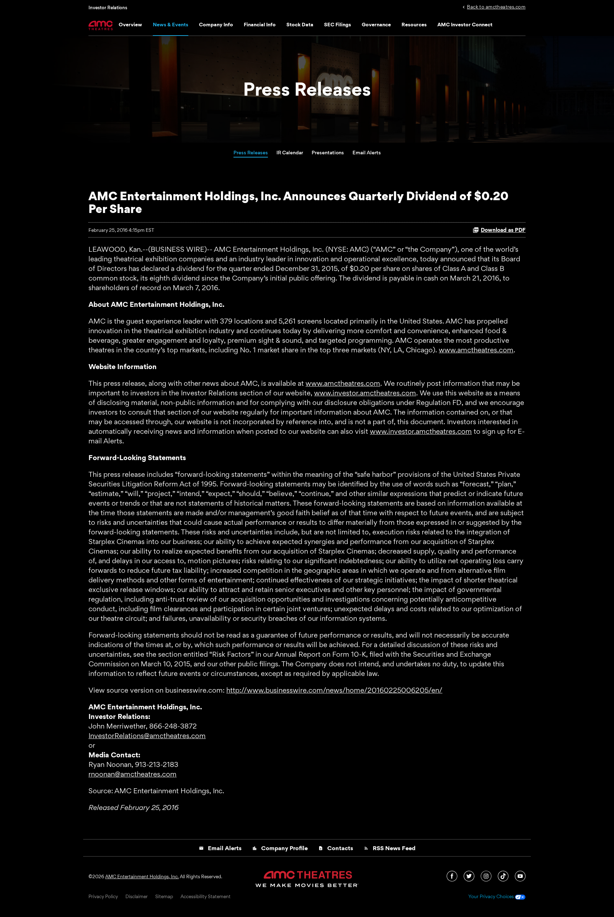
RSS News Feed (389, 848)
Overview (130, 24)
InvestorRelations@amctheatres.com (147, 735)
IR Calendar (289, 152)
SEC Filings (337, 24)
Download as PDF (503, 229)
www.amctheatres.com (476, 350)
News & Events (170, 24)
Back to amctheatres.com (496, 6)
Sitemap (164, 896)
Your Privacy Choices (491, 896)
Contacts (335, 848)
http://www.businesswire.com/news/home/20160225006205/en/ (334, 690)
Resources (414, 24)
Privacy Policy (103, 896)
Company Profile (280, 848)
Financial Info (260, 24)
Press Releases (250, 152)
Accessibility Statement (206, 896)
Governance (376, 24)
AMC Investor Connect (464, 24)
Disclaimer (136, 896)
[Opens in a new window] (452, 875)
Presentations (328, 152)
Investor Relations (107, 7)
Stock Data (299, 24)
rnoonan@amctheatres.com (132, 774)
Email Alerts (366, 152)
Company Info (216, 24)
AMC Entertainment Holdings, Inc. (142, 876)
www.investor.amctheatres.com (365, 393)
